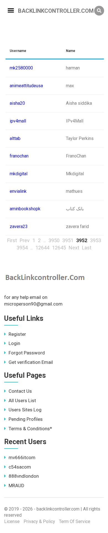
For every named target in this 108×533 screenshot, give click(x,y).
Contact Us (20, 391)
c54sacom (20, 467)
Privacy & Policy (39, 521)
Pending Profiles (26, 419)
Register (17, 334)
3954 (22, 248)
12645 (59, 248)
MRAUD (16, 485)
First (12, 240)
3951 (67, 240)
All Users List (22, 400)
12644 (42, 248)
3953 (95, 240)
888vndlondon (24, 476)
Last (86, 248)
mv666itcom (22, 457)
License (12, 521)
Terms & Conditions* (30, 428)
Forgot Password (27, 353)
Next (74, 248)
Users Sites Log (25, 409)
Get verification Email (31, 362)
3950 (54, 240)
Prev (25, 240)
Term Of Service (74, 521)
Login (14, 343)
